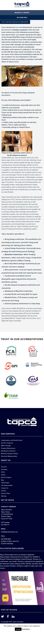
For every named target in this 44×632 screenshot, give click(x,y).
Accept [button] (18, 629)
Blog (2, 480)
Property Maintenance (8, 448)
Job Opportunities (6, 485)
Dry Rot (16, 37)
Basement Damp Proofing (9, 453)
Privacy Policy (5, 493)
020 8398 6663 (22, 17)
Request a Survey (22, 12)
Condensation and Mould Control (11, 440)
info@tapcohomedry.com (9, 532)
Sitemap (3, 496)
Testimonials (5, 483)
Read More (26, 629)
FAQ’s (3, 472)
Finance (3, 490)
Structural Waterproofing (9, 456)
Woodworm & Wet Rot (8, 451)
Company (4, 469)
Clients (3, 475)
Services (4, 467)
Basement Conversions (14, 254)
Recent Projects (6, 477)
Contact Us (4, 488)
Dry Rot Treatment (7, 443)
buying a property (20, 30)
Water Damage (6, 445)
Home (3, 22)
